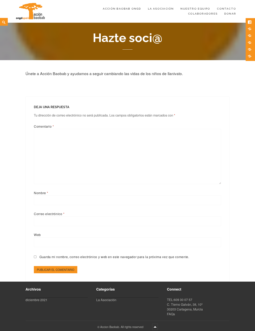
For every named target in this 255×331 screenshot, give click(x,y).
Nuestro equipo (195, 8)
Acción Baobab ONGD (122, 8)
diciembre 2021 (36, 300)
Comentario (44, 126)
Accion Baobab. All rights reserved (122, 327)
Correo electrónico (49, 214)
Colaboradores (203, 13)
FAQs (171, 314)
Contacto (226, 8)
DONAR (230, 13)
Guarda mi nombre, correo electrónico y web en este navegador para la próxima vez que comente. (114, 257)
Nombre (41, 193)
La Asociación (161, 8)
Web (37, 234)
